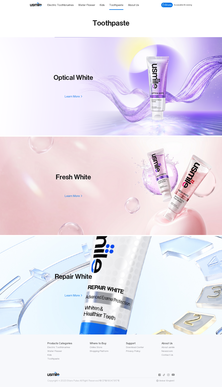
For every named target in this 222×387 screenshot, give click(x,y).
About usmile (168, 347)
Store (168, 5)
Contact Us (167, 355)
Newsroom (167, 351)
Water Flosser (86, 5)
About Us (133, 5)
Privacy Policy (133, 351)
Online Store (96, 347)
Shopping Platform (99, 351)
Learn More (72, 96)
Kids (102, 5)
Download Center (135, 347)
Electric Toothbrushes (60, 5)
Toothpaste (116, 5)
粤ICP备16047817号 (109, 381)
